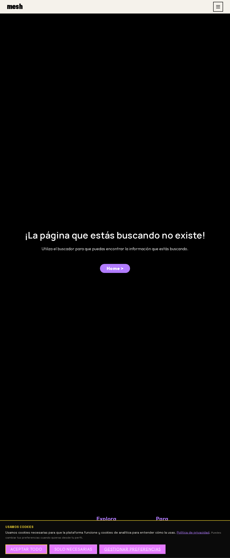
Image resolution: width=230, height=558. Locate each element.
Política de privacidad (193, 533)
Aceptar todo (26, 549)
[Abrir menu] (218, 7)
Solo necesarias (73, 549)
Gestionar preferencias (132, 549)
